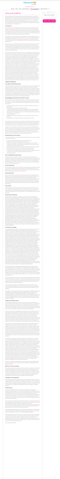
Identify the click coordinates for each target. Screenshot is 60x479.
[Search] (49, 9)
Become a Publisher (25, 8)
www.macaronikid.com (12, 29)
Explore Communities (44, 8)
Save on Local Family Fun (34, 8)
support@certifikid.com (13, 362)
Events (20, 8)
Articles (16, 8)
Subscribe (12, 8)
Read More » (53, 16)
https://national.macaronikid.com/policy (22, 38)
